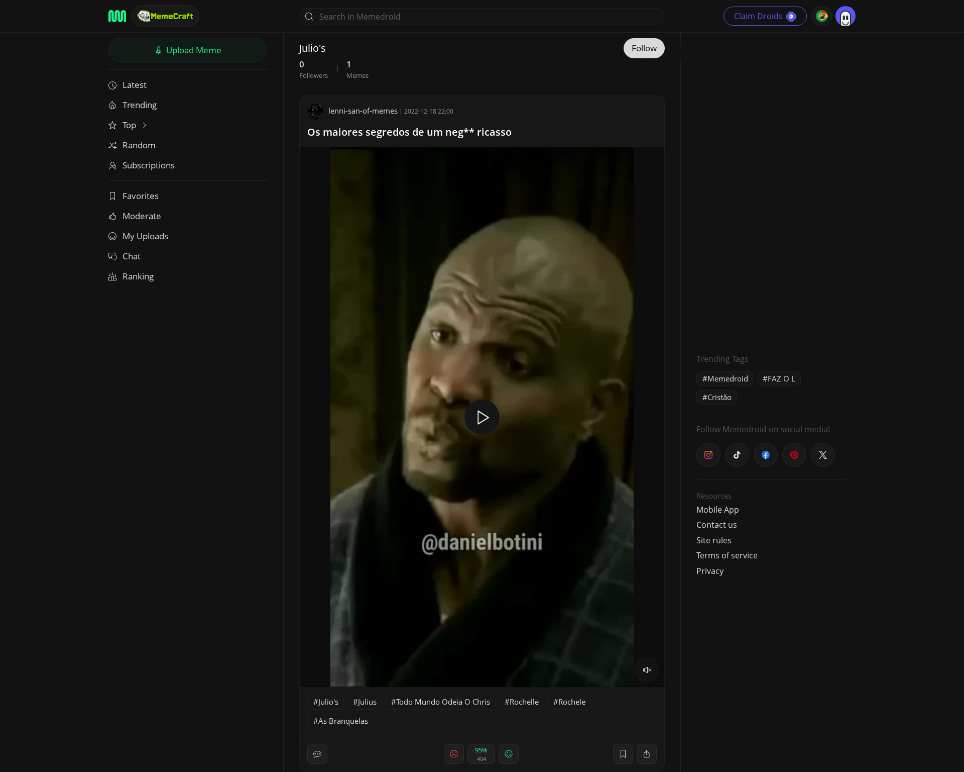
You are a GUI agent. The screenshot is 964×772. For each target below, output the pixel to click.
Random (139, 145)
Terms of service (727, 555)
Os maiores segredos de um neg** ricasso (409, 132)
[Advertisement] (771, 188)
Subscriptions (149, 165)
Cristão (719, 397)
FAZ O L (781, 378)
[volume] (647, 670)
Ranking (138, 276)
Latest (135, 84)
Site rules (714, 540)
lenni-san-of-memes (363, 111)
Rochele (571, 702)
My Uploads (145, 236)
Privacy (710, 570)
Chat (132, 256)
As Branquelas (343, 721)
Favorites (141, 196)
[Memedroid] (117, 16)
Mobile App (717, 509)
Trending (140, 105)
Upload (192, 50)
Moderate (142, 216)
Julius (367, 702)
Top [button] (130, 125)
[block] (647, 754)
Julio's (328, 702)
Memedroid (727, 378)
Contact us (716, 524)
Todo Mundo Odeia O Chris (443, 702)
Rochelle (524, 702)
